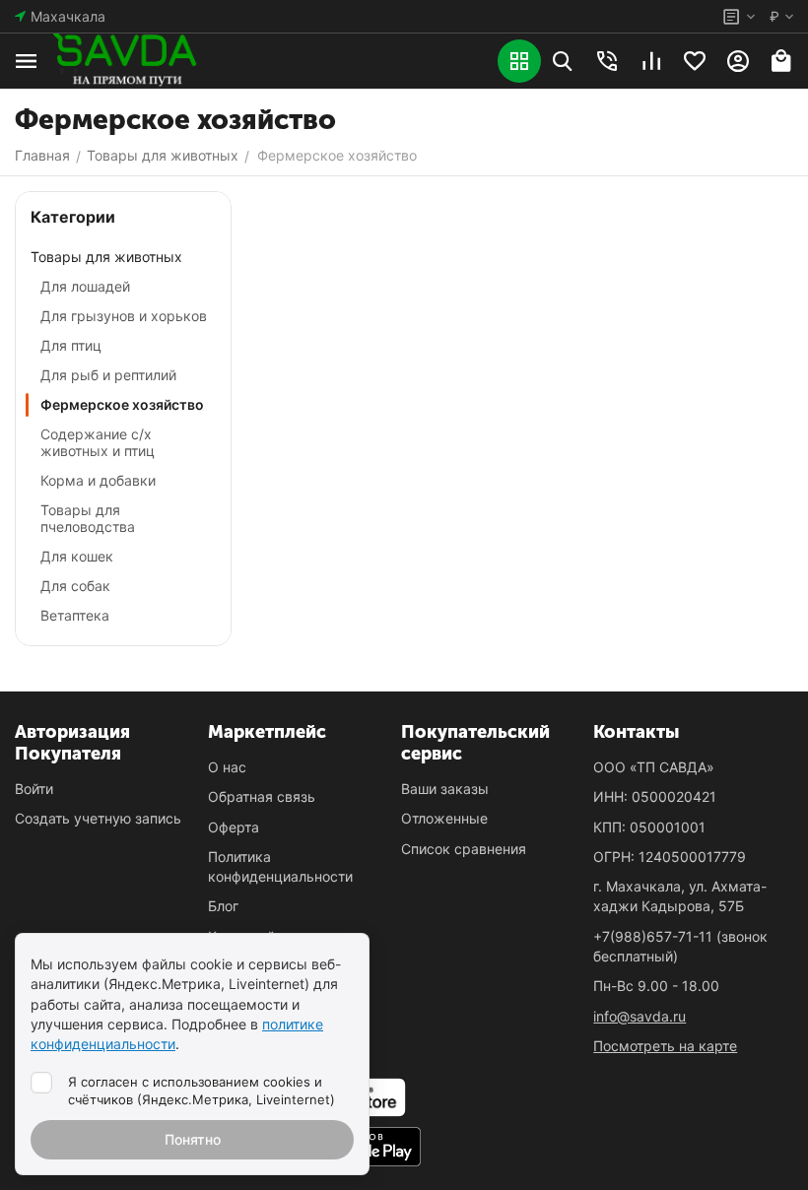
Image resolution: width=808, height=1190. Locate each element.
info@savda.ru (639, 1016)
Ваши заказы (445, 788)
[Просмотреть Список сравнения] (651, 61)
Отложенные (444, 818)
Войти (34, 788)
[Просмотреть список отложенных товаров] (694, 61)
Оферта (233, 827)
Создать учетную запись (98, 818)
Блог (223, 905)
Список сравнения (463, 848)
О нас (227, 767)
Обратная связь (261, 796)
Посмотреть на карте (665, 1045)
